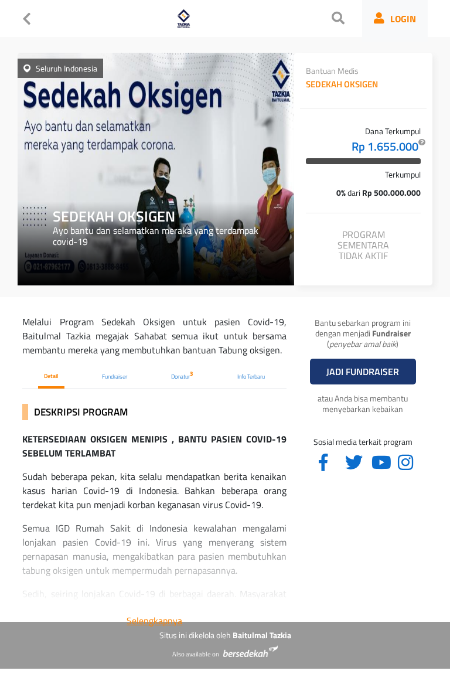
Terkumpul (403, 174)
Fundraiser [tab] (114, 376)
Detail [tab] (51, 376)
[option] (156, 169)
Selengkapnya (154, 621)
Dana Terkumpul (393, 131)
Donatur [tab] (182, 375)
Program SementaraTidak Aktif (363, 245)
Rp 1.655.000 (386, 146)
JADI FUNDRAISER (362, 372)
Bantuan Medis (332, 70)
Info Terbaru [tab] (251, 376)
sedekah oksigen (342, 84)
